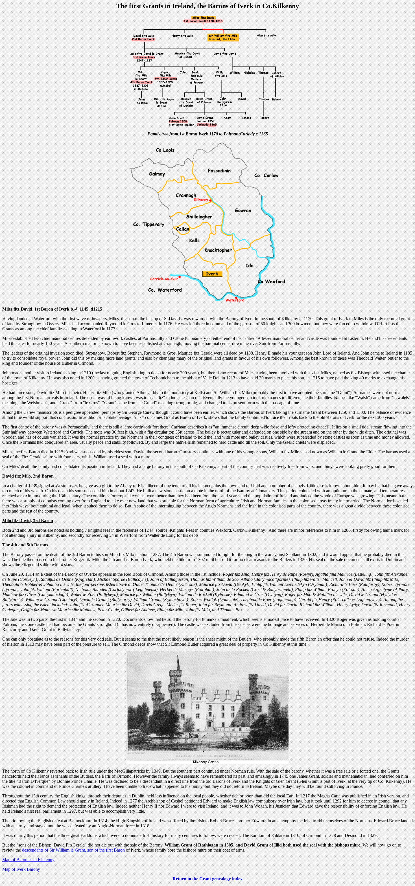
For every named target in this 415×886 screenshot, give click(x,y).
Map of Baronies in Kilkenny (28, 859)
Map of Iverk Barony (21, 869)
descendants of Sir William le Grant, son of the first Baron (73, 850)
